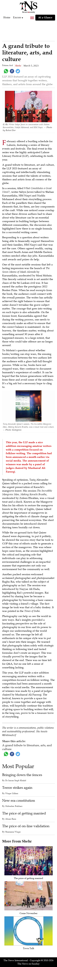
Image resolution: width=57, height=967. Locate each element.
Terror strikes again (17, 788)
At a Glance (45, 17)
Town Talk (28, 948)
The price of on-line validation (25, 826)
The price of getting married (24, 813)
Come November (28, 913)
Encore (17, 17)
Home (6, 17)
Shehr (18, 65)
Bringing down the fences (22, 775)
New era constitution (18, 800)
